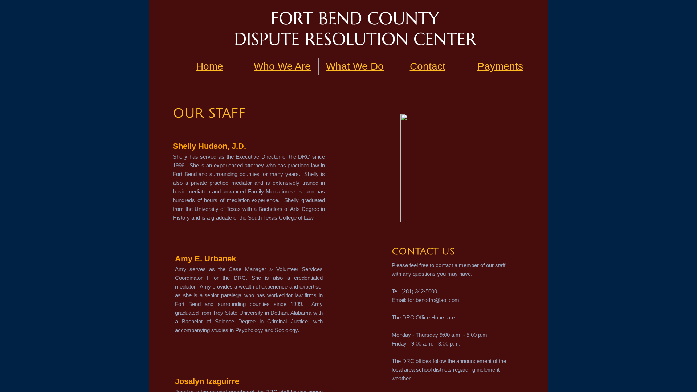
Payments (500, 66)
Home (209, 66)
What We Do (355, 66)
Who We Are (282, 66)
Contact (427, 66)
